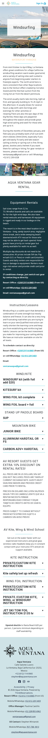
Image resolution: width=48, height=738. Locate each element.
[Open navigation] (3, 3)
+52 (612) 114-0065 (24, 673)
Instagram (24, 681)
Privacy (30, 687)
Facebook (19, 681)
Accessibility (19, 687)
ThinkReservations (24, 693)
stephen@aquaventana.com (24, 676)
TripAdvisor (28, 681)
